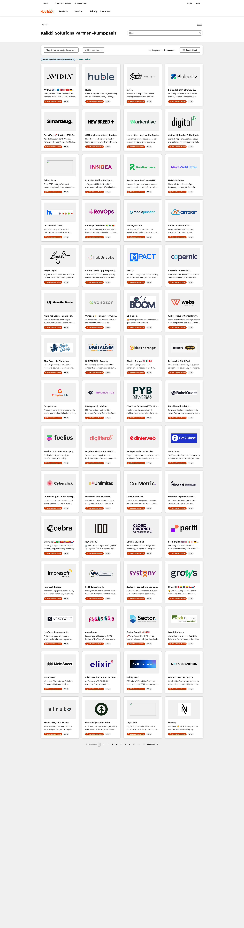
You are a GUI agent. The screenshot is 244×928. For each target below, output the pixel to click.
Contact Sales (82, 3)
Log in (189, 3)
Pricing (93, 11)
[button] (200, 24)
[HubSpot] (47, 11)
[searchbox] (165, 33)
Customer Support (64, 3)
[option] (60, 50)
